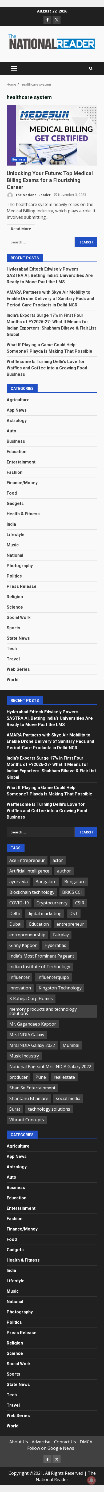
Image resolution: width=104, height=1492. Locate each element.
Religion (15, 596)
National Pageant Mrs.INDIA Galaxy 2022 (50, 1066)
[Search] (91, 69)
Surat (14, 1109)
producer (18, 1077)
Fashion (14, 472)
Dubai (15, 924)
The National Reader (33, 194)
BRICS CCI (72, 892)
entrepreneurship (27, 935)
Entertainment (21, 462)
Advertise (41, 1442)
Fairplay (61, 935)
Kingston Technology (60, 988)
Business (19, 159)
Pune (40, 1077)
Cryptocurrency (52, 903)
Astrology (17, 420)
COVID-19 (19, 903)
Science (15, 607)
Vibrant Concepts (26, 1120)
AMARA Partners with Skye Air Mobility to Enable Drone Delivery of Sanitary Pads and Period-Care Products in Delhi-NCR (50, 298)
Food (12, 493)
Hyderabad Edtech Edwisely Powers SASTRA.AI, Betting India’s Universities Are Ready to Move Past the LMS (50, 275)
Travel (13, 658)
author (64, 871)
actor (58, 860)
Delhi (14, 913)
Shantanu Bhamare (28, 1098)
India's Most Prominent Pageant (41, 956)
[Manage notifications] (91, 1480)
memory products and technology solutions (43, 1011)
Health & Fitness (23, 513)
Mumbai (71, 1045)
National (15, 555)
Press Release (22, 586)
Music (13, 544)
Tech (12, 648)
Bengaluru (75, 881)
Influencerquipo (53, 977)
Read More (21, 228)
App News (17, 410)
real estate (64, 1077)
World (12, 679)
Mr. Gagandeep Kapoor (32, 1024)
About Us (18, 1442)
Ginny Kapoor (23, 945)
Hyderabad (55, 945)
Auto (11, 430)
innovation (20, 988)
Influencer (19, 977)
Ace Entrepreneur (27, 860)
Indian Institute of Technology (39, 967)
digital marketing (44, 913)
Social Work (19, 617)
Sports (13, 627)
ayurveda (18, 881)
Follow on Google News (50, 1448)
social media (68, 1098)
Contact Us (65, 1442)
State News (18, 638)
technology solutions (49, 1109)
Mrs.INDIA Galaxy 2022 (32, 1045)
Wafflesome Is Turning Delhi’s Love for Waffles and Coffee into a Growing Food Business (47, 368)
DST (73, 913)
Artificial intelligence (29, 871)
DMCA (86, 1442)
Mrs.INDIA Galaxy (26, 1035)
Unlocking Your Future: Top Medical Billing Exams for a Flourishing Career (52, 135)
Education (16, 451)
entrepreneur (70, 924)
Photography (20, 565)
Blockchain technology (31, 892)
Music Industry (24, 1056)
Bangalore (46, 881)
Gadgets (15, 503)
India (11, 524)
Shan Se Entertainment (32, 1088)
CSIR (79, 903)
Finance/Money (22, 482)
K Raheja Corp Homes (31, 998)
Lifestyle (16, 534)
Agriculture (18, 399)
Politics (14, 576)
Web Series (18, 669)
